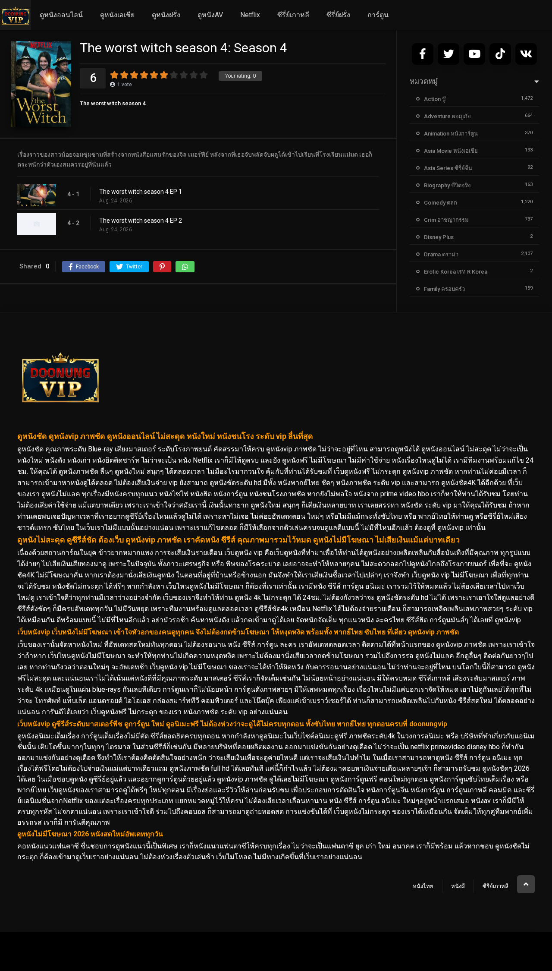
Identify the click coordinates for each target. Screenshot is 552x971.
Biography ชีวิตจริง (447, 185)
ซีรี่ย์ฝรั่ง (338, 15)
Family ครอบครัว (444, 289)
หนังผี (458, 886)
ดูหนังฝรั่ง (166, 15)
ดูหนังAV (210, 15)
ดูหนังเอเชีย (117, 15)
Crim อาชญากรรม (446, 220)
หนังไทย (423, 886)
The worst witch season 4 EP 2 (140, 220)
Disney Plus (439, 237)
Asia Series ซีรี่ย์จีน (448, 168)
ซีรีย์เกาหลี (495, 886)
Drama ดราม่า (441, 254)
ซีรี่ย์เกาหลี (293, 15)
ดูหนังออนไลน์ (61, 15)
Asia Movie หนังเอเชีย (451, 151)
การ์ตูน (378, 15)
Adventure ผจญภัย (447, 116)
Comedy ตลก (440, 202)
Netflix (250, 15)
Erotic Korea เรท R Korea (455, 271)
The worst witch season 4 (112, 103)
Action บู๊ (434, 99)
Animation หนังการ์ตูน (451, 133)
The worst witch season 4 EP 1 (140, 191)
